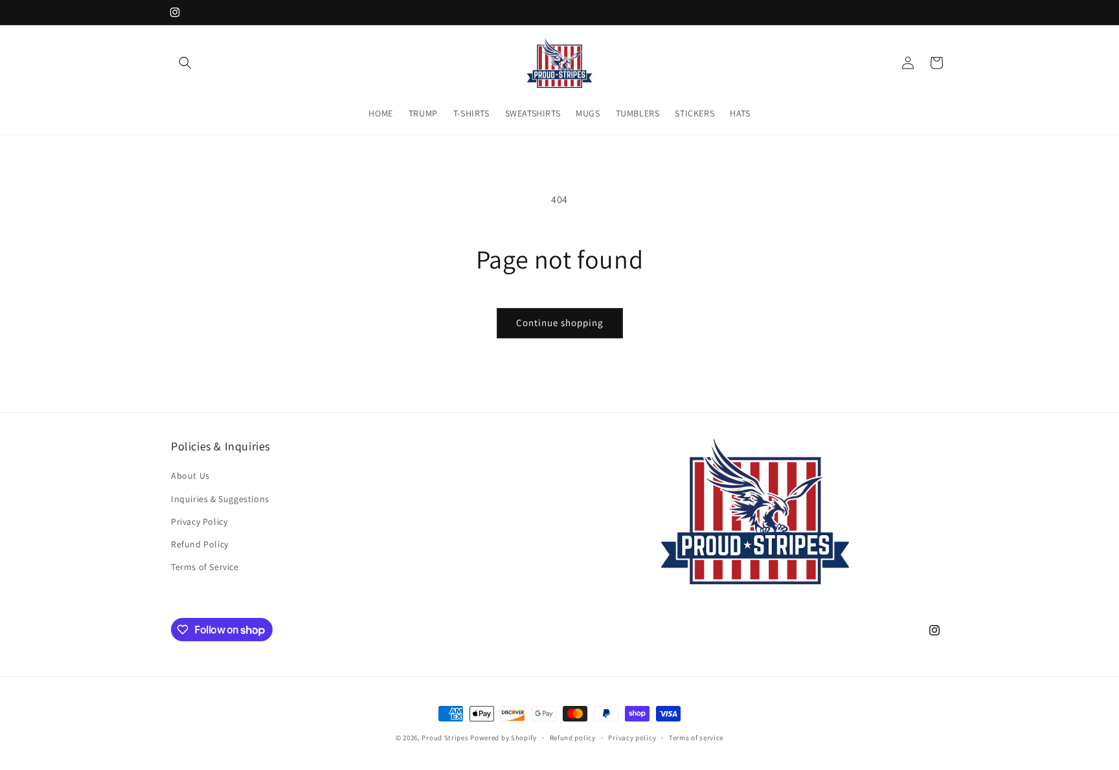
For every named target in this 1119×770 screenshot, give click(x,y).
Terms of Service (205, 567)
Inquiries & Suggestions (220, 499)
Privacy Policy (199, 521)
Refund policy (573, 737)
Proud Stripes (445, 737)
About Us (190, 475)
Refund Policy (200, 544)
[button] (185, 63)
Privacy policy (632, 737)
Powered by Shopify (503, 737)
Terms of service (696, 737)
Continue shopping (560, 322)
